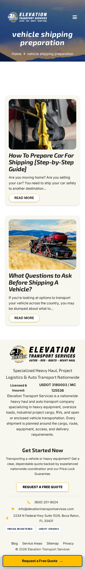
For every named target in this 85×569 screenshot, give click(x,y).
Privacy (68, 543)
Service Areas (32, 543)
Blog (14, 543)
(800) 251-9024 (46, 502)
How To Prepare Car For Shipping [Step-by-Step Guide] (41, 162)
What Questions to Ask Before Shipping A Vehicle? (40, 282)
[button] (75, 17)
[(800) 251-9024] (30, 502)
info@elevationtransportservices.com (46, 509)
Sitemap (53, 543)
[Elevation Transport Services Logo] (27, 17)
